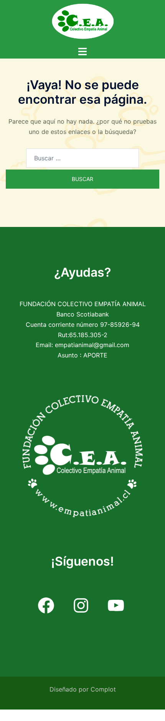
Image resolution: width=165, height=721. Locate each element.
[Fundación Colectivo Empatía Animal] (82, 20)
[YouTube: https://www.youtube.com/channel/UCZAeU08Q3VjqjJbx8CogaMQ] (116, 605)
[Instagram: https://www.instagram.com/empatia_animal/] (81, 605)
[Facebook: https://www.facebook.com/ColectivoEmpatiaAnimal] (46, 605)
